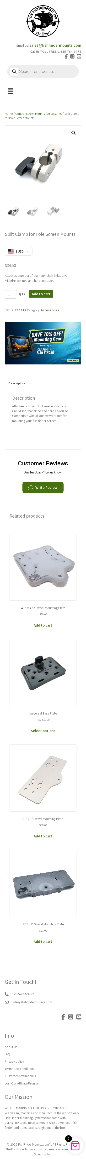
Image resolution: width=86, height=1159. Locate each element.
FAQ (7, 1054)
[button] (73, 133)
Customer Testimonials (20, 1076)
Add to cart (41, 293)
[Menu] (11, 91)
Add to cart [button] (43, 625)
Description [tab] (17, 383)
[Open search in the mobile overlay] (43, 71)
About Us (11, 1047)
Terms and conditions (19, 1069)
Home (9, 114)
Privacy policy (14, 1061)
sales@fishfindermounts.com (55, 45)
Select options (43, 730)
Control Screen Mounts (30, 114)
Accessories (54, 114)
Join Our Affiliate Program (22, 1083)
